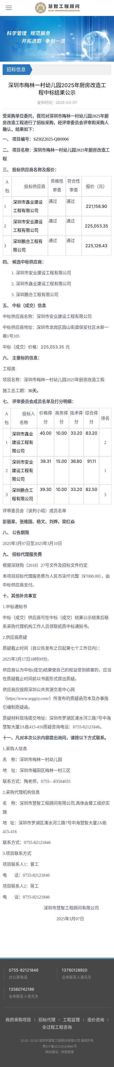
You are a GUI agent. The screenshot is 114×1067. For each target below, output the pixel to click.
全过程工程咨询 (57, 1027)
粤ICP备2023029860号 (59, 1046)
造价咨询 (95, 1019)
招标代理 (46, 1019)
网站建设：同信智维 (59, 1052)
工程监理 (71, 1019)
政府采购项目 (18, 1019)
